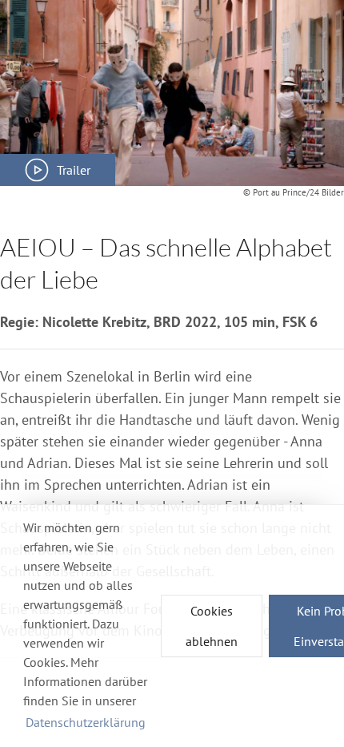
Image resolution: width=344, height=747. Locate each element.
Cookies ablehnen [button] (212, 626)
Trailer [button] (73, 170)
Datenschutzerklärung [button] (86, 722)
